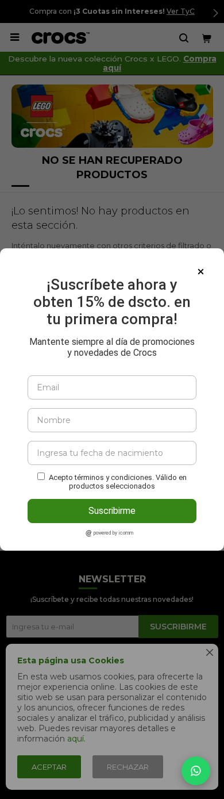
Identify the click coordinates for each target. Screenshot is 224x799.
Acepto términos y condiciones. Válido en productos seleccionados (118, 481)
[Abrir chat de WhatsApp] (195, 770)
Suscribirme (112, 510)
